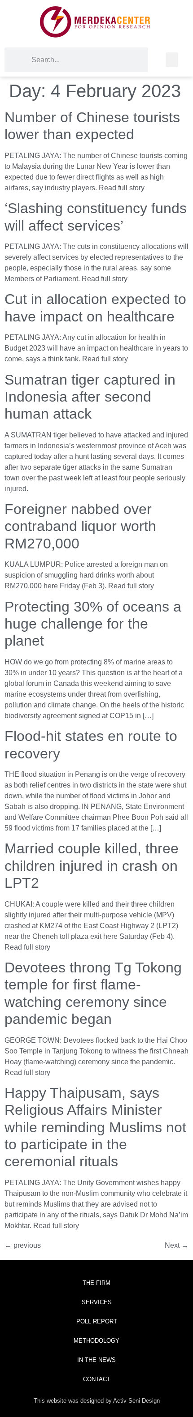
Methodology (96, 1340)
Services (97, 1302)
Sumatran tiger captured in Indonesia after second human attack (89, 397)
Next (177, 1245)
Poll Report (96, 1321)
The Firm (96, 1283)
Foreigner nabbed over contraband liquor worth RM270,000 (80, 526)
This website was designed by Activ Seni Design (97, 1400)
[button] (172, 59)
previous (22, 1245)
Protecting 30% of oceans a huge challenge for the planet (92, 624)
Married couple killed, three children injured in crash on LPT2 (91, 865)
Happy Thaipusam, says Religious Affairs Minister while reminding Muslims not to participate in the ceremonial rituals (95, 1127)
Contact (96, 1379)
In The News (96, 1360)
